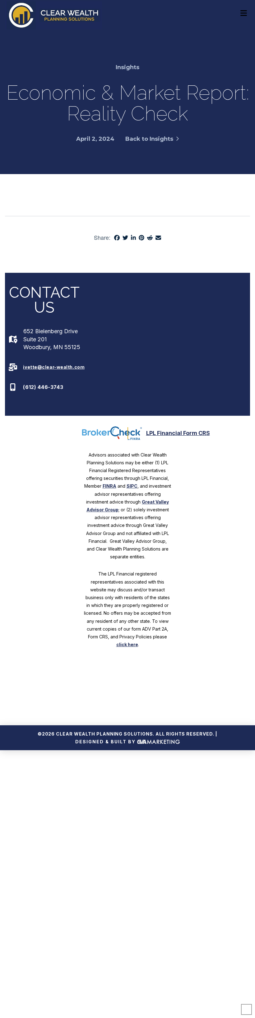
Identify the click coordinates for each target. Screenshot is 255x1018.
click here (127, 644)
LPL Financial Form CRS (178, 433)
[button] (243, 13)
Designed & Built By (106, 741)
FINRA (109, 486)
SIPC (132, 486)
